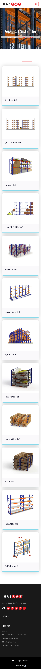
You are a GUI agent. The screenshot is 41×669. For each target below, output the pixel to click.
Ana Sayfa (12, 37)
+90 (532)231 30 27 (12, 645)
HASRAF (7, 631)
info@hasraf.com (11, 642)
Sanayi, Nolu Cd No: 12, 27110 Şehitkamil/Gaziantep (14, 636)
